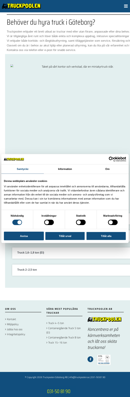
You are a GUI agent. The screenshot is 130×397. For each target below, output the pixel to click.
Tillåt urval (65, 235)
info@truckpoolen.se (79, 377)
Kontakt (11, 319)
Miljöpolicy (13, 324)
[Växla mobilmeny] (126, 6)
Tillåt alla (106, 235)
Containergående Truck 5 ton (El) (63, 330)
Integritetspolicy (16, 334)
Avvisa (24, 235)
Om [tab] (107, 169)
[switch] (49, 222)
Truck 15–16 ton (57, 342)
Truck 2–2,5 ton (27, 269)
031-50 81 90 (98, 377)
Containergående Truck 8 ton (64, 337)
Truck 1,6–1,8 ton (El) (30, 252)
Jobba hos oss (14, 329)
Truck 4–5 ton (56, 323)
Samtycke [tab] (22, 169)
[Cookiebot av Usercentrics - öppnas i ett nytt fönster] (111, 159)
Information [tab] (65, 169)
